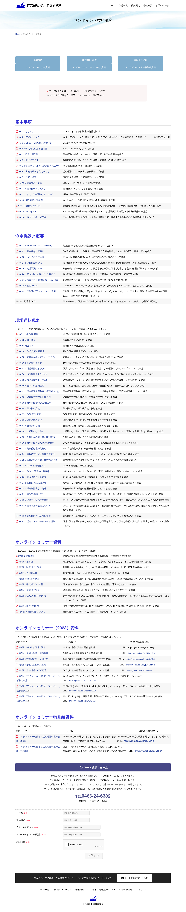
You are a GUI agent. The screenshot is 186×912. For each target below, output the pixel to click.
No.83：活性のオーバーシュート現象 (37, 521)
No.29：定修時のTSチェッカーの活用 (37, 291)
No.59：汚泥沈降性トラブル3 (33, 379)
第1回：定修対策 (26, 555)
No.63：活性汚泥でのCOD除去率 (35, 402)
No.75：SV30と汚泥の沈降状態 (34, 471)
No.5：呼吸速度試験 (29, 154)
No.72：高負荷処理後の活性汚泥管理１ (38, 454)
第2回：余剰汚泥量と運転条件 (33, 653)
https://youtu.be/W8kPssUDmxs (139, 740)
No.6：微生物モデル (29, 160)
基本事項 (37, 59)
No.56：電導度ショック (30, 362)
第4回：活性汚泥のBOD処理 (32, 664)
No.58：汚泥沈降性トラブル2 (33, 374)
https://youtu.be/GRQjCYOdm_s (140, 665)
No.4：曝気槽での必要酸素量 (33, 148)
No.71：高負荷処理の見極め (32, 448)
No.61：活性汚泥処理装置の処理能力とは (39, 391)
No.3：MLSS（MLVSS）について (35, 142)
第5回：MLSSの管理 (29, 578)
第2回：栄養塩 (26, 561)
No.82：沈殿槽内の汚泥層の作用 (35, 515)
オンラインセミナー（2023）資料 (89, 67)
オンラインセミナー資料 (38, 67)
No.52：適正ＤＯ (27, 339)
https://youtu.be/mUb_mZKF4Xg (140, 659)
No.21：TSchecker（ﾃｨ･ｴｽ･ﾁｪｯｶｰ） (36, 245)
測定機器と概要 (89, 59)
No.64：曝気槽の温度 (29, 408)
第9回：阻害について (29, 605)
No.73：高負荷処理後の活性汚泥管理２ (38, 459)
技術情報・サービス (62, 889)
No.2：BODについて (29, 137)
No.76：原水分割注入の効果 (32, 477)
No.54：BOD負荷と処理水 (32, 351)
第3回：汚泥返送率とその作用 (33, 658)
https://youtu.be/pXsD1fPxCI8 (82, 680)
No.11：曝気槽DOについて (32, 188)
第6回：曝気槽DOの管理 (31, 584)
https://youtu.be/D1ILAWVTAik (82, 701)
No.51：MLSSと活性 (28, 334)
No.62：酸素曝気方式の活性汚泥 (35, 397)
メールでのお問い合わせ (136, 877)
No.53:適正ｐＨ (26, 345)
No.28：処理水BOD (28, 285)
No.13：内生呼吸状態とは (30, 200)
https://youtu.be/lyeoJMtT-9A (148, 750)
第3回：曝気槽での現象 (30, 567)
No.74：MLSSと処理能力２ (32, 465)
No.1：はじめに (26, 131)
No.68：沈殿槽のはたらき (31, 431)
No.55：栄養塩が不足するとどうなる (37, 357)
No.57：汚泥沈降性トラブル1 (33, 368)
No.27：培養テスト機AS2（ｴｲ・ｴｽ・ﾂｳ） (39, 279)
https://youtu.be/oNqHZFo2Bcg (141, 653)
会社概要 (148, 5)
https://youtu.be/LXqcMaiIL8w (82, 691)
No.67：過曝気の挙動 (29, 425)
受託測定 (135, 5)
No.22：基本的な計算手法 (31, 251)
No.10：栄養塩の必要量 (30, 182)
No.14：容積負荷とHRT (29, 205)
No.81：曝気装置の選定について (35, 505)
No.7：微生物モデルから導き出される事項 (39, 165)
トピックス (142, 889)
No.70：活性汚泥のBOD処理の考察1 (36, 442)
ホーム (112, 5)
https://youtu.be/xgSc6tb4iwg (141, 647)
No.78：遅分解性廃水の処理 (32, 488)
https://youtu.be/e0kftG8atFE (139, 670)
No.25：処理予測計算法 (30, 268)
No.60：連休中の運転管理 (31, 385)
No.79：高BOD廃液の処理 (32, 494)
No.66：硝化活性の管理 (30, 419)
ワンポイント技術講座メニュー (102, 889)
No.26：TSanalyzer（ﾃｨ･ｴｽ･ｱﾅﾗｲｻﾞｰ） (37, 274)
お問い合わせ (162, 5)
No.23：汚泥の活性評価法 (31, 257)
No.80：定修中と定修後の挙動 (33, 499)
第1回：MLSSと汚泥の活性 (32, 647)
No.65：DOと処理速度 (30, 414)
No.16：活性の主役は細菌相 (32, 217)
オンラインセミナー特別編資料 (140, 67)
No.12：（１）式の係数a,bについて (35, 194)
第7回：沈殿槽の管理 (29, 590)
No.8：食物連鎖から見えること (34, 171)
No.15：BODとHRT (27, 211)
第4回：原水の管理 (28, 572)
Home (18, 34)
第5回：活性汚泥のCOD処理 (33, 670)
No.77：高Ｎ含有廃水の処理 (32, 482)
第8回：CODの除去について (33, 595)
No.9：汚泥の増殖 (27, 177)
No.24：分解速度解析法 (30, 262)
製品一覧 (123, 5)
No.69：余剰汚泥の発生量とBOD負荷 (37, 437)
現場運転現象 (140, 59)
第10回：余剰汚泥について (32, 611)
